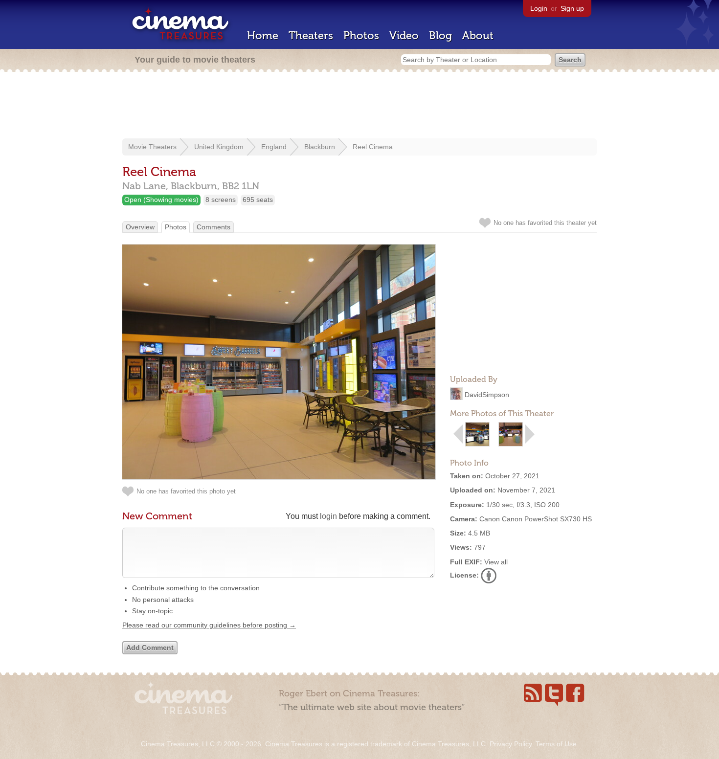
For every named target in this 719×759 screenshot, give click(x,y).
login (328, 516)
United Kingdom (219, 147)
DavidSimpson (487, 395)
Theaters (311, 35)
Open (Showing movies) (161, 199)
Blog (440, 35)
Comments (213, 227)
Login (538, 8)
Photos (361, 35)
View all (496, 562)
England (274, 147)
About (478, 35)
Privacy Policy (511, 744)
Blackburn (319, 147)
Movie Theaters (152, 147)
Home (262, 35)
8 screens (220, 199)
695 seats (258, 199)
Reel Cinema (373, 147)
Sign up (572, 8)
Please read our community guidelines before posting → (209, 625)
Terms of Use (556, 744)
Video (404, 35)
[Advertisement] (359, 106)
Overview (140, 227)
